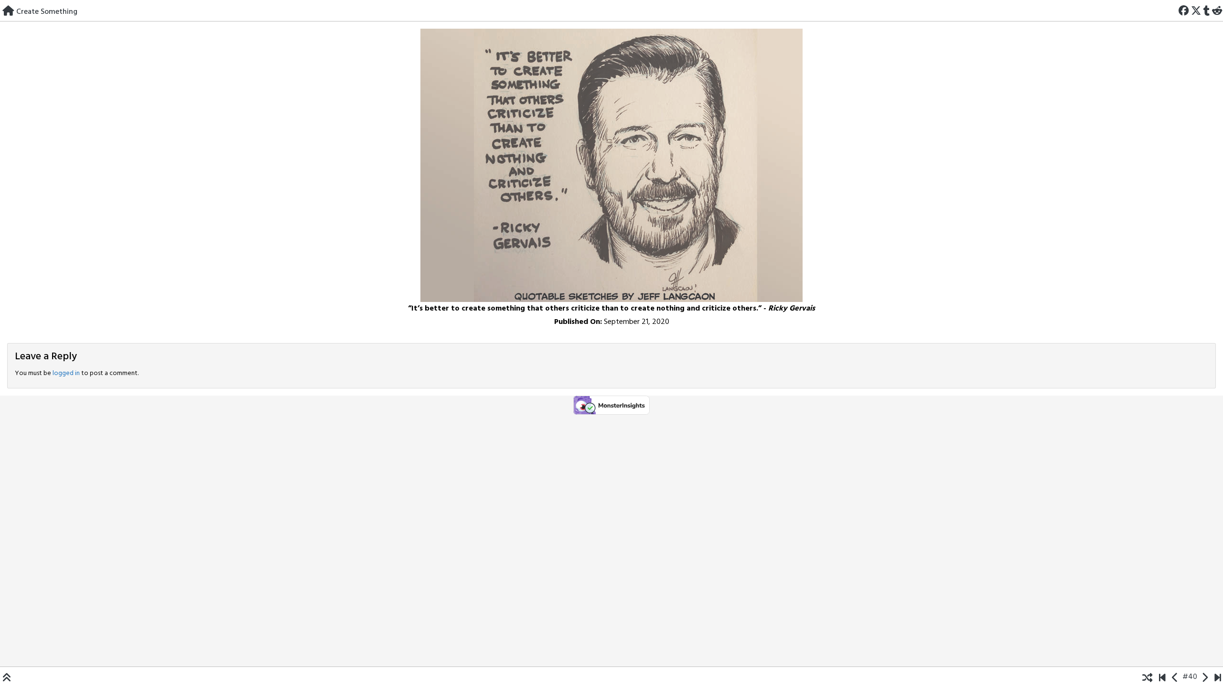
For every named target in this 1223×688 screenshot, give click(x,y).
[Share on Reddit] (1217, 10)
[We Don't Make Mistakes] (1174, 677)
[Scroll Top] (7, 677)
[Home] (8, 10)
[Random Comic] (1147, 677)
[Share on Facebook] (1184, 10)
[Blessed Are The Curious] (1204, 677)
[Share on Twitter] (1196, 10)
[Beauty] (1217, 677)
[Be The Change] (1162, 677)
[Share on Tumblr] (1206, 10)
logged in (66, 373)
